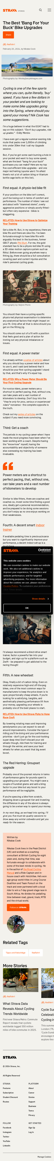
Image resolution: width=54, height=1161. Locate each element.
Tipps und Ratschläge (15, 952)
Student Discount (10, 1097)
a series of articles (33, 360)
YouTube (6, 1141)
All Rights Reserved (11, 1075)
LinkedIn (6, 1145)
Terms (31, 1111)
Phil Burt (22, 242)
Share (8, 35)
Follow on (14, 907)
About (31, 1088)
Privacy (32, 1115)
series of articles (26, 414)
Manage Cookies (44, 1157)
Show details (38, 598)
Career (31, 1093)
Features (6, 1088)
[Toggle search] (40, 10)
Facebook (7, 1127)
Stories (32, 1097)
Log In (31, 1132)
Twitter (6, 1136)
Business (32, 1106)
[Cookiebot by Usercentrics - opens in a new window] (38, 550)
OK (27, 608)
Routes (6, 1102)
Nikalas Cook (29, 49)
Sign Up (32, 1127)
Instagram (7, 1132)
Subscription (8, 1093)
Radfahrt (36, 952)
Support (32, 1102)
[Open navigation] (49, 10)
